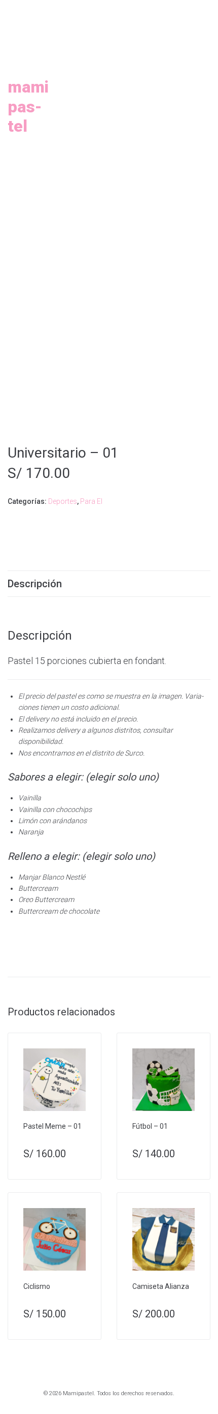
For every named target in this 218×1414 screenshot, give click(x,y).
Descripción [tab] (35, 584)
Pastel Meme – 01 (52, 1126)
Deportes (62, 501)
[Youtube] (116, 11)
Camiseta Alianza (160, 1286)
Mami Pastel (28, 106)
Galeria (167, 87)
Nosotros (145, 48)
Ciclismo (36, 1286)
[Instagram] (92, 11)
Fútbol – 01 (150, 1126)
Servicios (101, 87)
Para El (91, 501)
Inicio (83, 48)
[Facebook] (104, 11)
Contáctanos (114, 165)
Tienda (93, 126)
